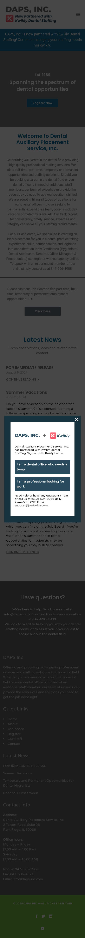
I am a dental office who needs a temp (42, 466)
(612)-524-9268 (42, 499)
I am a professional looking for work (40, 483)
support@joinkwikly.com (31, 505)
